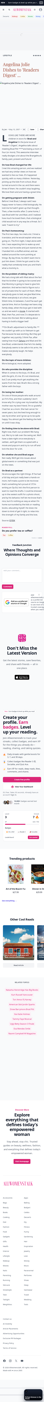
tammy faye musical (22, 1019)
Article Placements (10, 1329)
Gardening (28, 1236)
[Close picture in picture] (26, 1391)
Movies (30, 16)
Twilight (6, 1299)
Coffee (10, 535)
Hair (25, 1241)
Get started (33, 837)
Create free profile (22, 779)
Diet (4, 1222)
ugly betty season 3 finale (22, 1023)
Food (5, 1232)
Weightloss (7, 1304)
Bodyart (27, 1207)
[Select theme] (34, 9)
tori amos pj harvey (22, 999)
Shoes (26, 1280)
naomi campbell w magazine (22, 1033)
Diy (25, 1222)
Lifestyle (6, 1256)
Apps (26, 1198)
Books (5, 1212)
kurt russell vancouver (22, 994)
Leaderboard (9, 837)
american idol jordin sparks (22, 1004)
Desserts (6, 16)
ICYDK (12, 520)
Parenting (7, 1275)
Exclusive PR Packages (12, 1338)
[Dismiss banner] (39, 595)
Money (38, 16)
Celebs (22, 16)
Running (6, 1280)
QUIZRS (40, 538)
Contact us (7, 1319)
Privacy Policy (8, 1343)
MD (24, 129)
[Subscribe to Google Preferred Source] (16, 602)
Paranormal (28, 1270)
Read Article (24, 966)
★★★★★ (37, 55)
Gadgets (6, 1236)
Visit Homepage (22, 1161)
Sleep (26, 1285)
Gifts (5, 1241)
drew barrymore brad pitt (22, 1009)
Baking (27, 1203)
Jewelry (27, 1251)
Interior (6, 1251)
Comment (7, 586)
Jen (5, 129)
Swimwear (28, 1290)
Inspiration (28, 1246)
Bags (5, 1203)
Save (32, 129)
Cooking (6, 1217)
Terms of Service (9, 1348)
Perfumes (28, 1275)
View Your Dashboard (24, 787)
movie (22, 311)
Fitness (27, 1227)
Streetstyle (7, 1290)
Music (26, 1266)
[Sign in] (41, 10)
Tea (4, 535)
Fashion (6, 1227)
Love (26, 1256)
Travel (26, 1295)
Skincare (6, 1285)
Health (5, 1246)
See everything (9, 901)
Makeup (14, 16)
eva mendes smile (22, 1028)
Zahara (22, 340)
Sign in (13, 795)
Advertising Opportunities (13, 1333)
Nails (5, 1270)
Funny (26, 1232)
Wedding (27, 1299)
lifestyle (7, 55)
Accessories (7, 1198)
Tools (26, 1304)
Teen (5, 1295)
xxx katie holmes (22, 1014)
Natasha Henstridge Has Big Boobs (22, 990)
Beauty (6, 1207)
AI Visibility (7, 1324)
